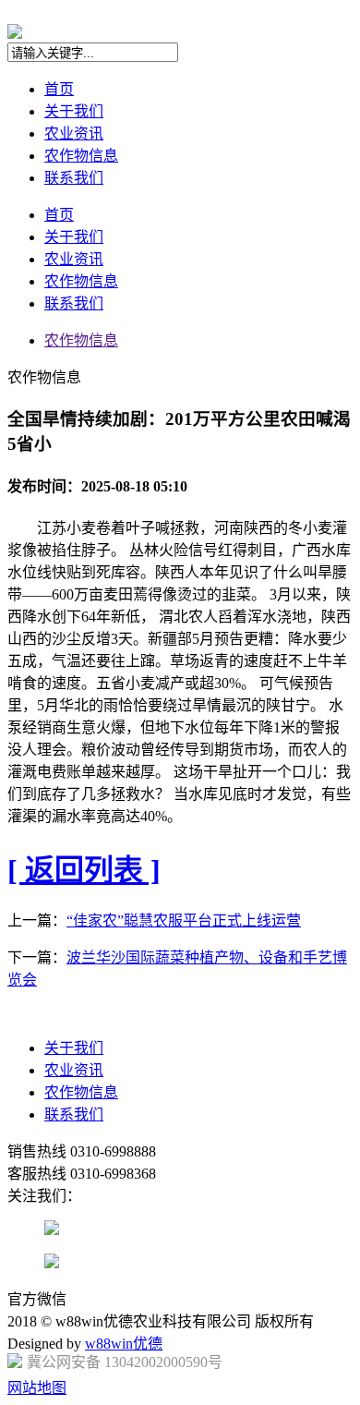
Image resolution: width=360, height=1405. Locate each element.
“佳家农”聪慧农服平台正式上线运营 (183, 920)
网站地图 (36, 1388)
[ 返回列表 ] (84, 870)
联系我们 (73, 178)
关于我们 (73, 111)
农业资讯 (73, 133)
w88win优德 (123, 1343)
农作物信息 (81, 156)
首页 (59, 89)
